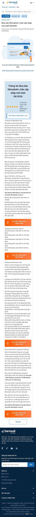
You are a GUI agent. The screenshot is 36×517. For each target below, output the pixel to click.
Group (29, 514)
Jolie (17, 7)
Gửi (31, 464)
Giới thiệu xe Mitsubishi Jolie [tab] (18, 115)
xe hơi (27, 271)
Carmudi (28, 375)
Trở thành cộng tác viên (9, 480)
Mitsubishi (12, 7)
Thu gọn (18, 422)
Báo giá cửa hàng (7, 483)
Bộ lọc (7, 16)
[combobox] (19, 12)
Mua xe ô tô (5, 473)
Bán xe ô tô (5, 477)
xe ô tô (9, 385)
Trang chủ (4, 7)
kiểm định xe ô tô (10, 397)
